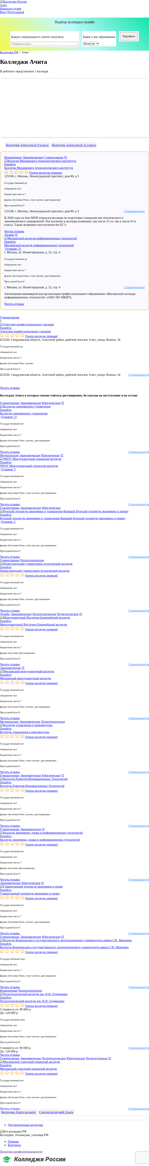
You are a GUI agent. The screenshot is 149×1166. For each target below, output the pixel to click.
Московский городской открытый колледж (28, 1068)
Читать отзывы (14, 231)
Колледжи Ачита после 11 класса (74, 145)
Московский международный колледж (25, 678)
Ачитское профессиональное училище (25, 331)
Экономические (33, 157)
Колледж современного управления (23, 413)
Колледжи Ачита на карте (18, 1112)
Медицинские (9, 455)
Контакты (14, 1145)
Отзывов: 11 (13, 248)
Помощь (13, 1141)
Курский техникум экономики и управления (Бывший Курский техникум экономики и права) (62, 518)
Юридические (51, 403)
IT (65, 157)
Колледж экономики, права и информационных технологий (40, 839)
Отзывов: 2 (8, 521)
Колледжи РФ (9, 52)
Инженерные (13, 157)
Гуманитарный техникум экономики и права (30, 893)
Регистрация (15, 12)
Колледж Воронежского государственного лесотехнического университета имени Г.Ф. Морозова (64, 947)
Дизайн (9, 234)
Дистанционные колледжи (25, 1125)
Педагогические (68, 614)
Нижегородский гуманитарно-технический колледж (34, 570)
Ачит (3, 5)
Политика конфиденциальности (21, 1151)
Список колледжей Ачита (56, 1112)
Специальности (134, 211)
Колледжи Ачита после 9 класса (27, 145)
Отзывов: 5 (8, 469)
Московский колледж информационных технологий (39, 245)
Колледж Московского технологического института (38, 168)
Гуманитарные (9, 317)
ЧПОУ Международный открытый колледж (29, 465)
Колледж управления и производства (24, 732)
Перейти (10, 164)
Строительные (53, 157)
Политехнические (32, 560)
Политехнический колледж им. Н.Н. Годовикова (32, 1001)
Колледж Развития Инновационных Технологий (32, 786)
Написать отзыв (10, 8)
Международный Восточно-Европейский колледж (33, 624)
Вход (3, 12)
